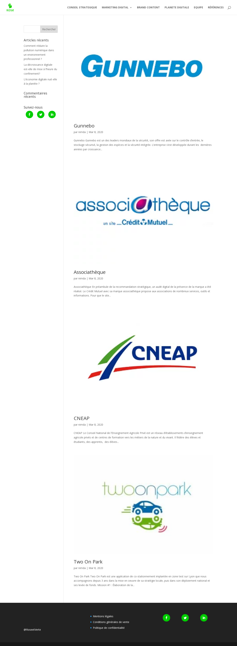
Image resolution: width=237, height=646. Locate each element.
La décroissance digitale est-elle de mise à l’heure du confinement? (40, 69)
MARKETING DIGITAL (115, 7)
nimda (82, 132)
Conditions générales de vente (111, 622)
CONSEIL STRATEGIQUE (82, 7)
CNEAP (81, 418)
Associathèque (90, 272)
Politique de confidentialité (109, 627)
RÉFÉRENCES (216, 7)
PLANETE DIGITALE (177, 7)
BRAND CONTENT (148, 7)
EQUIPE (198, 7)
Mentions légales (103, 616)
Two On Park (88, 561)
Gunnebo (84, 125)
